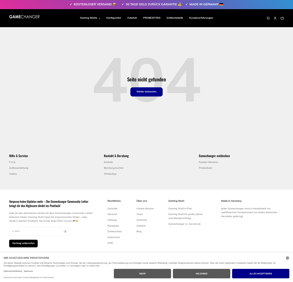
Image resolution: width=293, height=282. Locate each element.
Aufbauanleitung (18, 168)
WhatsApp (110, 174)
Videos (13, 174)
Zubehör (132, 18)
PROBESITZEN (151, 18)
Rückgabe (113, 226)
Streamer (141, 220)
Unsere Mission (145, 208)
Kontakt (108, 162)
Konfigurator (113, 18)
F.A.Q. (12, 162)
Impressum (113, 237)
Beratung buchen (113, 168)
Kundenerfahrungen (201, 18)
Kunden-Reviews (208, 162)
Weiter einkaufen (146, 92)
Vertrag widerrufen (23, 243)
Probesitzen (205, 168)
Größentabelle (174, 18)
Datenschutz (114, 231)
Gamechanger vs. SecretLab (184, 224)
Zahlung (112, 220)
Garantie (112, 208)
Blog (139, 231)
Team (139, 214)
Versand (112, 214)
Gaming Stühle (88, 18)
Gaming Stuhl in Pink (180, 208)
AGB (110, 243)
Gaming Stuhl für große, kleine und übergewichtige (185, 216)
